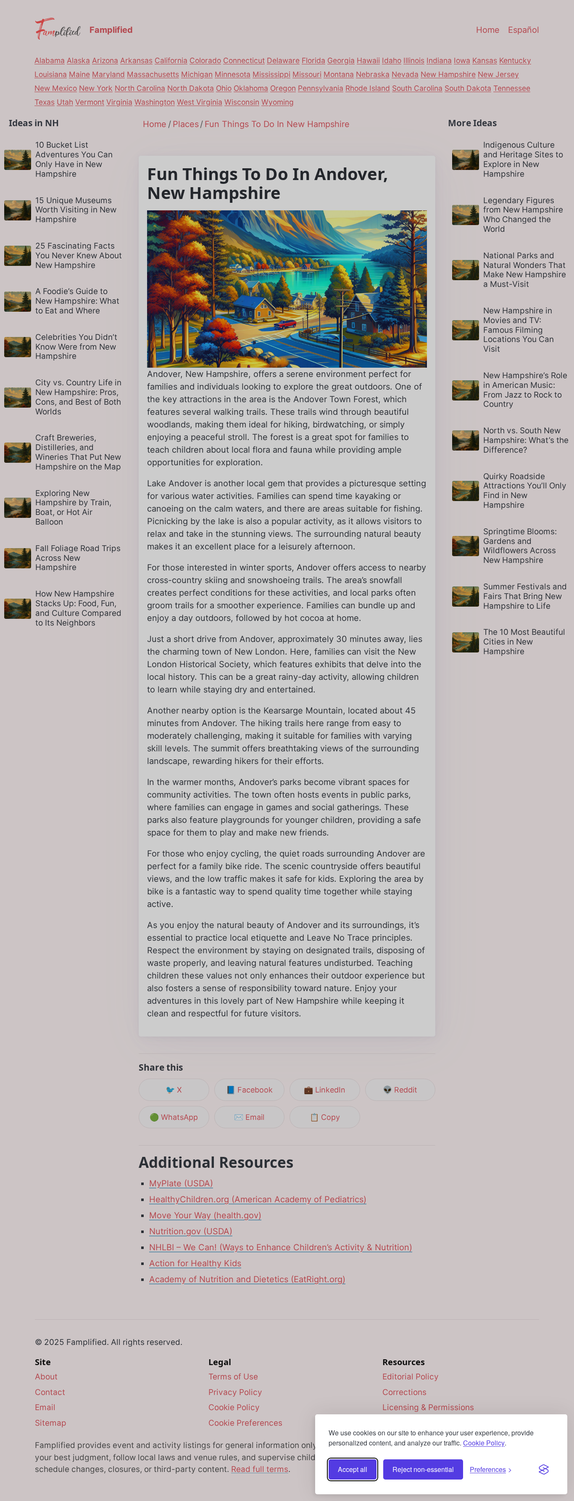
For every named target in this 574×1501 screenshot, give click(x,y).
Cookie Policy (484, 1443)
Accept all (352, 1469)
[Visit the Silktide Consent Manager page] (544, 1469)
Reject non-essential (423, 1469)
